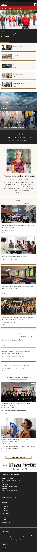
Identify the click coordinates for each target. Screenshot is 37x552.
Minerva (4, 517)
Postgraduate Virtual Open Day (14, 42)
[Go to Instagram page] (26, 469)
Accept (5, 544)
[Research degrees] (7, 75)
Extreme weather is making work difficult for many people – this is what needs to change (18, 440)
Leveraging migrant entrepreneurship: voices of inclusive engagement (16, 404)
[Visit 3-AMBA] (28, 465)
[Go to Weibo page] (23, 469)
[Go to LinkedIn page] (14, 469)
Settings (4, 547)
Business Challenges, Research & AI (12, 340)
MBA (14, 65)
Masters (15, 55)
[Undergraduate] (7, 47)
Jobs (3, 526)
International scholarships (23, 42)
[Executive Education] (7, 84)
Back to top (4, 460)
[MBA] (7, 66)
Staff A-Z (4, 508)
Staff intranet (5, 510)
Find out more (6, 549)
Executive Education (19, 83)
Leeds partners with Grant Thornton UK (14, 257)
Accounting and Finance (7, 478)
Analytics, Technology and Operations (11, 480)
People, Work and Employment (9, 490)
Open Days (4, 42)
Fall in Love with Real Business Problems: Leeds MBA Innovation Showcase (18, 226)
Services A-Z (5, 506)
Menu (4, 4)
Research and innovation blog (9, 497)
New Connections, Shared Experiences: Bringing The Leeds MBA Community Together (17, 319)
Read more (4, 413)
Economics (4, 482)
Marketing (4, 488)
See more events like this (27, 336)
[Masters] (7, 56)
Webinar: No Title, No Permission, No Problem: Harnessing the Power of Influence (16, 353)
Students (4, 519)
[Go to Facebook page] (11, 469)
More (14, 49)
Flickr (3, 499)
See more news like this (27, 204)
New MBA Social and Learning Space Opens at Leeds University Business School (17, 287)
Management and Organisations (9, 486)
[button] (34, 8)
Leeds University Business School (11, 8)
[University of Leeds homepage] (35, 4)
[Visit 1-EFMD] (4, 465)
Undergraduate (17, 46)
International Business (7, 484)
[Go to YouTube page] (18, 469)
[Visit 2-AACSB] (14, 465)
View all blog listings (18, 457)
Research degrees (18, 74)
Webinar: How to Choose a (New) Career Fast (15, 365)
